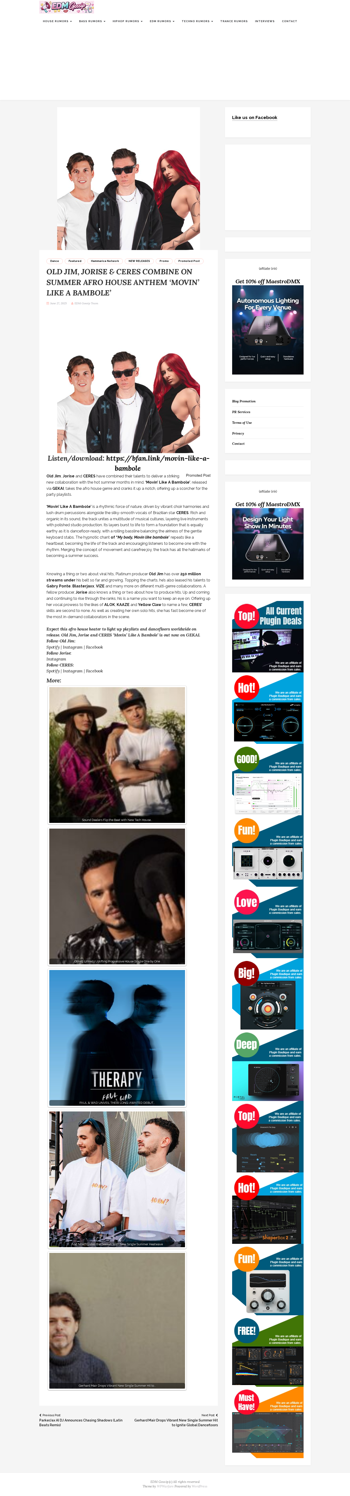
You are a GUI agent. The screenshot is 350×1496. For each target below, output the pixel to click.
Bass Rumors (91, 21)
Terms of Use (242, 422)
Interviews (265, 21)
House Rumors (56, 21)
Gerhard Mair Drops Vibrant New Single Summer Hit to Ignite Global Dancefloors (176, 1420)
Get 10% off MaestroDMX (267, 281)
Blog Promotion (244, 401)
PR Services (241, 412)
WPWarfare (165, 1486)
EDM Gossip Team (86, 303)
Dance (54, 261)
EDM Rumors (161, 21)
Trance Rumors (234, 21)
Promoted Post (189, 261)
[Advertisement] (175, 64)
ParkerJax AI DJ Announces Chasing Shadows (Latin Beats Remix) (80, 1420)
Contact (289, 21)
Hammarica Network (105, 261)
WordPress (199, 1486)
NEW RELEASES (139, 261)
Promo (164, 261)
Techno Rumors (196, 21)
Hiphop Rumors (126, 21)
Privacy (238, 433)
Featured (75, 261)
